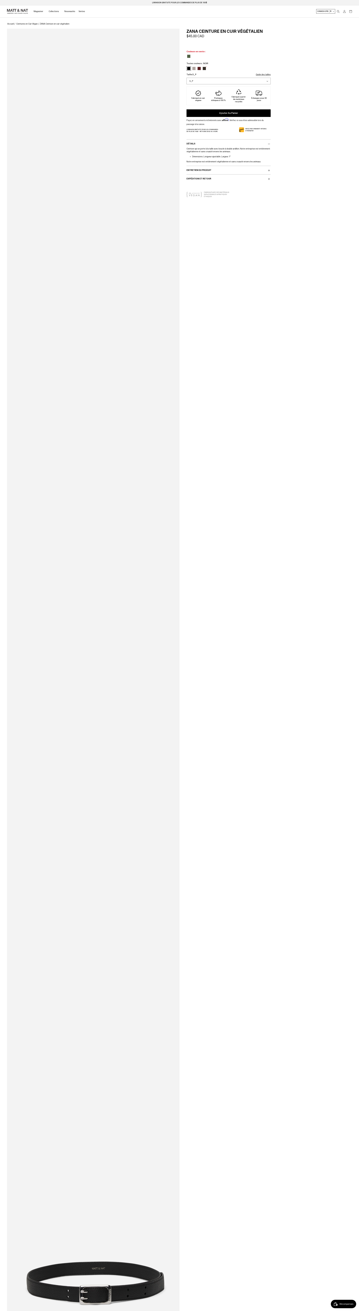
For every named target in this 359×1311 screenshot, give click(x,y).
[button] (338, 11)
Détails (191, 144)
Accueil (10, 24)
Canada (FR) (324, 11)
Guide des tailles (263, 74)
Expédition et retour (199, 179)
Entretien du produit (199, 170)
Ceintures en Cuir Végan (27, 24)
